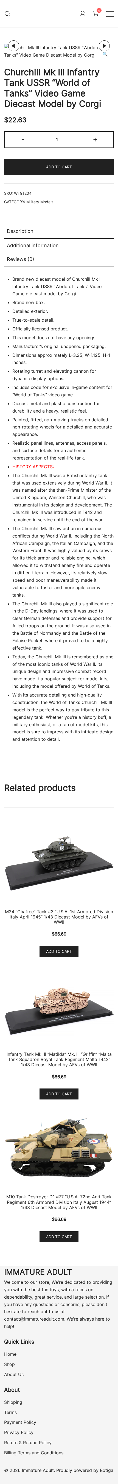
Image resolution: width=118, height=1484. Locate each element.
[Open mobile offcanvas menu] (110, 13)
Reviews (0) (20, 259)
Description (20, 231)
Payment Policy (20, 1422)
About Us (14, 1374)
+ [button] (95, 139)
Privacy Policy (18, 1432)
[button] (105, 54)
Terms (10, 1412)
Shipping (13, 1402)
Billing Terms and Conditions (33, 1452)
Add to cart (59, 167)
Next (104, 45)
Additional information (33, 245)
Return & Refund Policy (28, 1442)
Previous (13, 45)
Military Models (39, 201)
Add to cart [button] (59, 951)
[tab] (59, 231)
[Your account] (82, 13)
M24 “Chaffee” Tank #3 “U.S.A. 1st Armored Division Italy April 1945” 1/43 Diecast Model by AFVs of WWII (59, 917)
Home (10, 1354)
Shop (9, 1364)
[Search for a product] (7, 13)
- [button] (22, 139)
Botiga (106, 1470)
